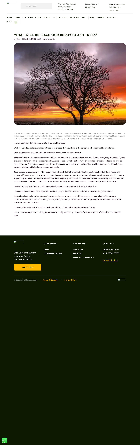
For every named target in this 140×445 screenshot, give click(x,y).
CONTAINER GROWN (53, 253)
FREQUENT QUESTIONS (83, 257)
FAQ (92, 17)
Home (9, 17)
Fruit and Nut (45, 17)
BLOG (84, 17)
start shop (28, 267)
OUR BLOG (78, 249)
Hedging (29, 17)
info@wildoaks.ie (92, 4)
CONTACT (112, 17)
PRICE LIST (74, 17)
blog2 (38, 39)
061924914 (114, 249)
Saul (18, 39)
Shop (9, 21)
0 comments (48, 39)
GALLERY (100, 17)
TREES (17, 17)
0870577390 (90, 7)
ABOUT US (62, 17)
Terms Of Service (50, 280)
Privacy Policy (70, 280)
